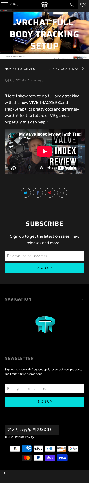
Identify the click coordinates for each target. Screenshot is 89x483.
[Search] (72, 4)
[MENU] (2, 4)
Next (76, 69)
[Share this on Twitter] (26, 193)
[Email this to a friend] (62, 193)
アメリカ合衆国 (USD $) (29, 429)
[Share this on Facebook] (38, 193)
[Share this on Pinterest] (50, 193)
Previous (59, 69)
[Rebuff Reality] (44, 4)
